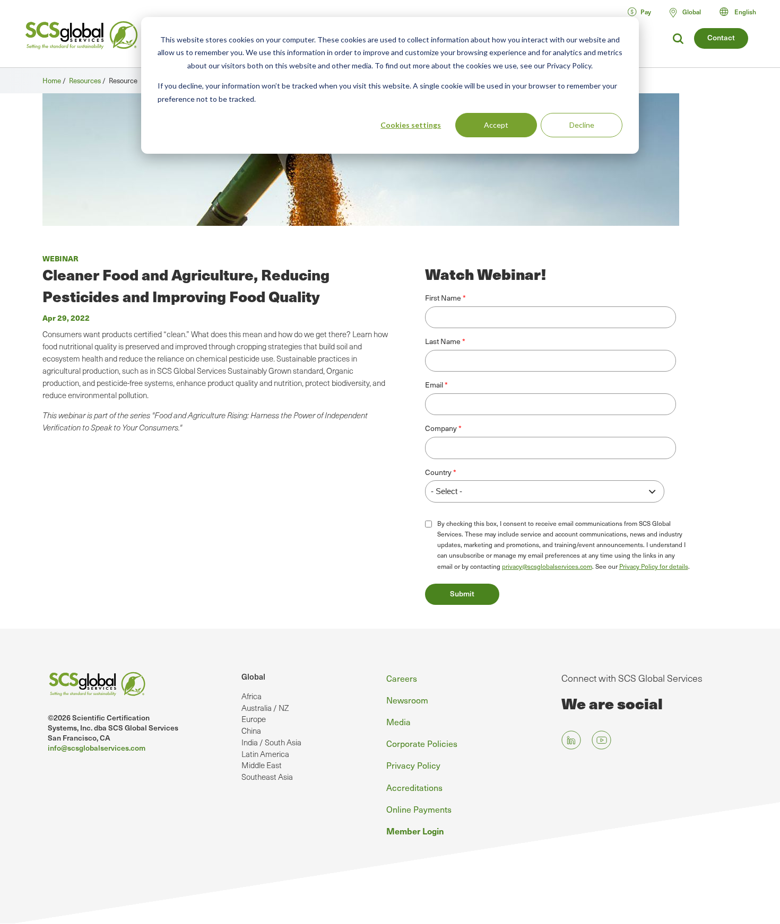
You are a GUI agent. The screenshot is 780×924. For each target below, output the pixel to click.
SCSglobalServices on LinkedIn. (571, 740)
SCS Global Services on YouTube (601, 740)
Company (441, 428)
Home (51, 80)
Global (253, 676)
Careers (401, 678)
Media (398, 721)
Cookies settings (410, 124)
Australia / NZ (265, 707)
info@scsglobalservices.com (96, 747)
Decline (581, 124)
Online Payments (419, 809)
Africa (251, 696)
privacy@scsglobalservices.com (547, 566)
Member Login (415, 831)
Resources (85, 80)
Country (438, 472)
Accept (496, 124)
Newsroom (407, 699)
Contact (721, 37)
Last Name (443, 341)
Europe (253, 719)
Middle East (261, 765)
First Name (443, 298)
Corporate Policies (421, 743)
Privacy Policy (413, 765)
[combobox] (742, 11)
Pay (645, 11)
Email (434, 385)
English (745, 11)
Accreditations (414, 787)
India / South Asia (271, 742)
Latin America (265, 754)
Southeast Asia (267, 776)
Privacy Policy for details (653, 566)
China (251, 730)
